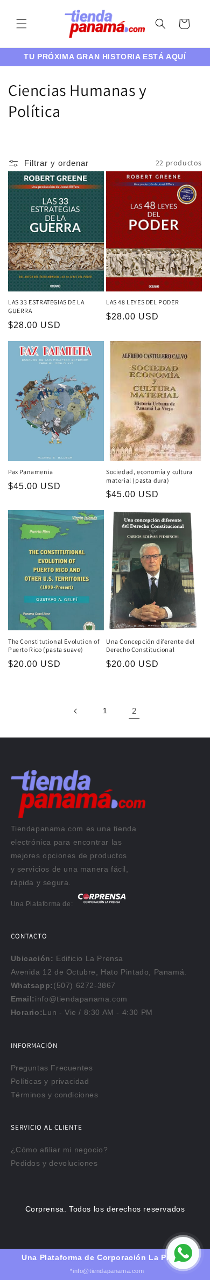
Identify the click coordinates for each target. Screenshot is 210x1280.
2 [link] (134, 710)
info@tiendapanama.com (81, 998)
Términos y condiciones (55, 1094)
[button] (21, 24)
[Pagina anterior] (76, 711)
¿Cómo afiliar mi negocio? (59, 1149)
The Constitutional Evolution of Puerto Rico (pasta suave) (54, 645)
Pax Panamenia (30, 472)
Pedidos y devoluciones (54, 1163)
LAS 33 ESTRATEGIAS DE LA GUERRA (46, 306)
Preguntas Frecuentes (52, 1067)
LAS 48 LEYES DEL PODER (142, 302)
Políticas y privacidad (50, 1081)
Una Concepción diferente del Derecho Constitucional (150, 645)
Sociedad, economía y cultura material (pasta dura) (149, 476)
